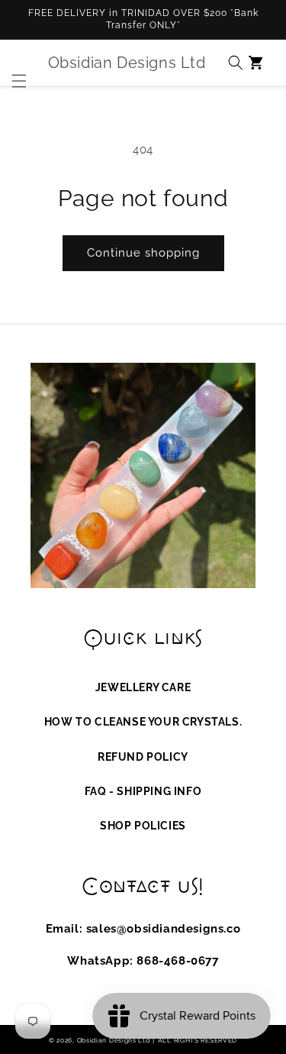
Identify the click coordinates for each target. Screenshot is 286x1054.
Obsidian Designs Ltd (113, 1040)
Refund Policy (143, 757)
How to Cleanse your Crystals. (143, 722)
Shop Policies (143, 826)
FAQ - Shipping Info (143, 791)
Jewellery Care (143, 687)
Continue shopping (143, 253)
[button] (15, 62)
